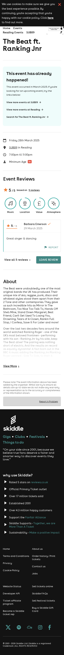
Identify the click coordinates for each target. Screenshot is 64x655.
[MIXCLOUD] (29, 627)
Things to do (13, 442)
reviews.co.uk (39, 482)
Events (17, 28)
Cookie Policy (11, 570)
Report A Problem (48, 401)
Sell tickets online (42, 586)
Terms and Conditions (16, 556)
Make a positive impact (44, 532)
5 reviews (34, 190)
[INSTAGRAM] (40, 627)
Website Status (12, 586)
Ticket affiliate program (12, 602)
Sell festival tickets (43, 600)
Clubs (20, 436)
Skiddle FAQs (40, 593)
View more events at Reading (23, 109)
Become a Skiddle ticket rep (13, 612)
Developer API (11, 593)
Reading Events (13, 32)
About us (37, 548)
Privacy (7, 563)
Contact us (39, 566)
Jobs (35, 573)
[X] (8, 627)
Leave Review (48, 259)
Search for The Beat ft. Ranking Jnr (25, 116)
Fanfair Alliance (35, 517)
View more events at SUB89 (22, 102)
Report (53, 247)
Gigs (7, 436)
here (51, 17)
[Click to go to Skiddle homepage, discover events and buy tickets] (13, 423)
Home (6, 28)
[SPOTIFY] (19, 627)
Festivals (37, 436)
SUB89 (30, 32)
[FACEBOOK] (50, 627)
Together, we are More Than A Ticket (32, 525)
